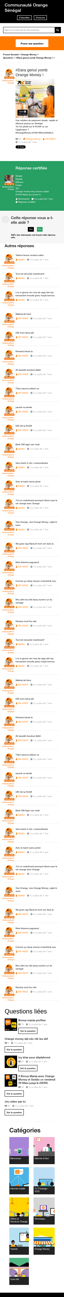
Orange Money (33, 139)
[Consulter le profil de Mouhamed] (9, 183)
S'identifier (24, 17)
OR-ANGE (50, 139)
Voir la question (28, 1031)
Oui (39, 229)
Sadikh (21, 259)
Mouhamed (23, 199)
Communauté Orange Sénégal (26, 7)
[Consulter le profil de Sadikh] (9, 262)
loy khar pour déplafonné (34, 1057)
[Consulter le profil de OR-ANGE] (9, 77)
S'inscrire (40, 17)
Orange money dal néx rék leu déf (26, 1038)
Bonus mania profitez (32, 1020)
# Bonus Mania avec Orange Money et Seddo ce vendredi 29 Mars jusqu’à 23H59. (36, 1079)
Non (31, 229)
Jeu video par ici (15, 1101)
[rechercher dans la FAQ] (58, 30)
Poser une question (32, 43)
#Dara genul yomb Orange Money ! (32, 72)
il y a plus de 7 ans (43, 199)
